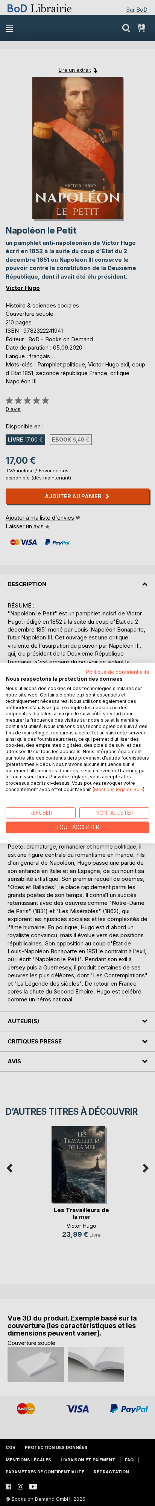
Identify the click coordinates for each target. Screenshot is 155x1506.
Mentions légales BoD (118, 789)
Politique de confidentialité (117, 672)
